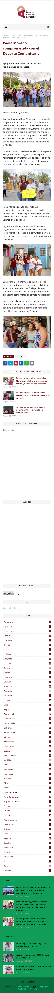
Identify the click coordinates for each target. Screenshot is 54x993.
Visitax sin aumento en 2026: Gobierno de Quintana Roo (33, 956)
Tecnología (27, 852)
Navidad (27, 778)
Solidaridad (27, 847)
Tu (27, 861)
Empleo (27, 709)
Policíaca (27, 806)
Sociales (27, 843)
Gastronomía (27, 723)
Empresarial (27, 714)
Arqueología (27, 631)
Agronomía (27, 626)
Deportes (27, 677)
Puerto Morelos (27, 820)
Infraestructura (27, 732)
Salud (27, 834)
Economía (27, 686)
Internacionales (27, 741)
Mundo (27, 764)
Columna (27, 654)
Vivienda (27, 870)
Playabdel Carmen (27, 801)
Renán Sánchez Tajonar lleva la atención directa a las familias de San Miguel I (33, 395)
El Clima (27, 700)
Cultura (27, 668)
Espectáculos (27, 718)
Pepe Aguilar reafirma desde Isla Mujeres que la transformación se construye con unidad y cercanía (31, 381)
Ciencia (27, 645)
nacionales (27, 769)
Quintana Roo (27, 824)
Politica (27, 811)
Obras (27, 783)
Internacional (27, 737)
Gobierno (27, 728)
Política (20, 35)
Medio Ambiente (27, 755)
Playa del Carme (27, 792)
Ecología (27, 682)
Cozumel (27, 663)
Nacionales (27, 774)
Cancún (27, 636)
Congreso (27, 659)
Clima (27, 649)
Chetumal (27, 640)
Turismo (27, 866)
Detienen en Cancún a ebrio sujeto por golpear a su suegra (33, 968)
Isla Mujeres (27, 746)
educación (27, 691)
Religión (27, 829)
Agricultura (27, 622)
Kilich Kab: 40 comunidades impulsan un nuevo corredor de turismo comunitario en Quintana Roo (33, 890)
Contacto (31, 982)
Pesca (27, 788)
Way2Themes (23, 986)
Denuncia (27, 672)
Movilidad (27, 760)
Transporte (27, 857)
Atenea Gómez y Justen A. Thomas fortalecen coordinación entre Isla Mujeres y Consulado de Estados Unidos (32, 905)
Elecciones (27, 705)
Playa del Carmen (27, 797)
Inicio (22, 982)
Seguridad (27, 838)
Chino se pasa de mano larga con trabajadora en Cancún (31, 945)
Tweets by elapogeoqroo (14, 608)
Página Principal (9, 35)
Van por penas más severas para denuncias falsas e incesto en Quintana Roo (31, 410)
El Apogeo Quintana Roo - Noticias (32, 987)
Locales (27, 751)
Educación (27, 695)
